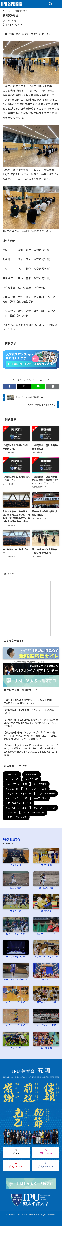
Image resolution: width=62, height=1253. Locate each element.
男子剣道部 (15, 864)
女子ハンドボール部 (15, 1025)
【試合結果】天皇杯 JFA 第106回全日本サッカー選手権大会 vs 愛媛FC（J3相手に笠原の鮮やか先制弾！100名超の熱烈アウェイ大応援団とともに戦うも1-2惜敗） (31, 750)
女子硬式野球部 (46, 887)
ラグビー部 (15, 1048)
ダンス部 (46, 979)
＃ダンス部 (10, 812)
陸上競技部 (46, 1048)
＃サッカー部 (11, 779)
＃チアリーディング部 (16, 817)
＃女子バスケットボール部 (18, 802)
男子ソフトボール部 (15, 933)
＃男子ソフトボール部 (16, 783)
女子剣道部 (46, 864)
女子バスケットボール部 (15, 979)
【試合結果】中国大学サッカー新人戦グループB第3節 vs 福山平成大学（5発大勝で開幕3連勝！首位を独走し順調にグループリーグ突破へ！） (31, 735)
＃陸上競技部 (31, 774)
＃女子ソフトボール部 (36, 788)
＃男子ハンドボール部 (44, 807)
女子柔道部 (46, 910)
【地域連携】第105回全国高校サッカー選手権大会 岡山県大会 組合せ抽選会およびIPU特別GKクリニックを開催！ (31, 722)
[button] (50, 4)
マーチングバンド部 (46, 1025)
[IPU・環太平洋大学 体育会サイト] (11, 4)
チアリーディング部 (15, 956)
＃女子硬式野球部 (46, 793)
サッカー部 (15, 910)
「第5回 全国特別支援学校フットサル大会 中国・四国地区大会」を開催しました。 (30, 701)
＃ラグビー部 (11, 788)
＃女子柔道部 (31, 779)
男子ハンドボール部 (46, 1002)
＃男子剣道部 (40, 783)
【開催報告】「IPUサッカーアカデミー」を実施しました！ (30, 711)
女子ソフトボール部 (46, 933)
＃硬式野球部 (11, 774)
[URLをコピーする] (53, 386)
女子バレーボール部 (15, 1002)
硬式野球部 (15, 887)
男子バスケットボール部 (46, 956)
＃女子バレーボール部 (16, 807)
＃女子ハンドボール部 (34, 812)
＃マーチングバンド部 (16, 798)
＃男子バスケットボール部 (18, 793)
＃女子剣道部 (40, 798)
